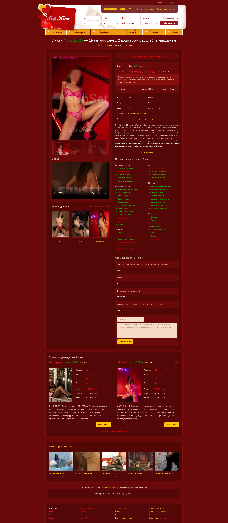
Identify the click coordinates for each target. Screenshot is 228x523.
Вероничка (53, 518)
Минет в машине (124, 221)
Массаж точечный (158, 202)
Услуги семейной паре (126, 205)
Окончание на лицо (125, 212)
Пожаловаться (147, 153)
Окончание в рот (124, 215)
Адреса (161, 509)
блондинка (115, 494)
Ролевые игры (123, 202)
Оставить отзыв (125, 342)
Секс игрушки (123, 199)
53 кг (157, 379)
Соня (83, 512)
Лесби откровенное (158, 175)
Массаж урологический (160, 199)
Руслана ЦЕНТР (87, 509)
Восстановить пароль (166, 9)
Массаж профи (157, 193)
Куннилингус (123, 196)
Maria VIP (84, 518)
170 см (89, 374)
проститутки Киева (109, 487)
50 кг (88, 379)
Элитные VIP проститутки (128, 32)
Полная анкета (103, 424)
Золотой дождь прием (126, 242)
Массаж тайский (157, 196)
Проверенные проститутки (101, 32)
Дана (51, 512)
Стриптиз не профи (158, 171)
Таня (124, 362)
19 (128, 103)
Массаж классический (159, 189)
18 (87, 370)
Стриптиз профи (157, 168)
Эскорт (120, 224)
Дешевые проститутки (77, 32)
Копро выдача (123, 245)
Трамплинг (155, 239)
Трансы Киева (173, 32)
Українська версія (163, 3)
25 (156, 370)
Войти (139, 9)
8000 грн (129, 89)
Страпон (121, 233)
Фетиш (153, 236)
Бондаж (154, 217)
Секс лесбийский (124, 178)
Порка (153, 233)
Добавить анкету (117, 8)
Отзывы (163, 512)
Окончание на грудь (125, 208)
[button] (53, 148)
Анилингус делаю (125, 236)
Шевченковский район (136, 119)
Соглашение (153, 518)
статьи (163, 515)
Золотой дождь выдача (127, 239)
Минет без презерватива (127, 189)
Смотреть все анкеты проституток (114, 431)
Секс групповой (124, 175)
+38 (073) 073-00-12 (142, 71)
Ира (50, 515)
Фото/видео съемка (125, 218)
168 (129, 108)
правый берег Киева (152, 119)
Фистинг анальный (125, 249)
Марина (57, 362)
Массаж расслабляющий (161, 186)
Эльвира (84, 515)
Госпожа (154, 220)
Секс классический (125, 168)
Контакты (162, 518)
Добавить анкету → (122, 509)
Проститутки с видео (153, 32)
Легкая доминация (158, 230)
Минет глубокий (124, 193)
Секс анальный (124, 171)
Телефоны (153, 509)
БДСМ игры (155, 226)
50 (159, 103)
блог (157, 515)
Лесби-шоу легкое (158, 178)
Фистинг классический (127, 252)
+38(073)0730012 (126, 494)
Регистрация (149, 9)
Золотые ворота (139, 114)
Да (160, 108)
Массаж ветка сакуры (159, 208)
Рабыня (154, 223)
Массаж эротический (159, 205)
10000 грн (92, 389)
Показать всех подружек (99, 206)
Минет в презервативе (126, 181)
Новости (152, 515)
